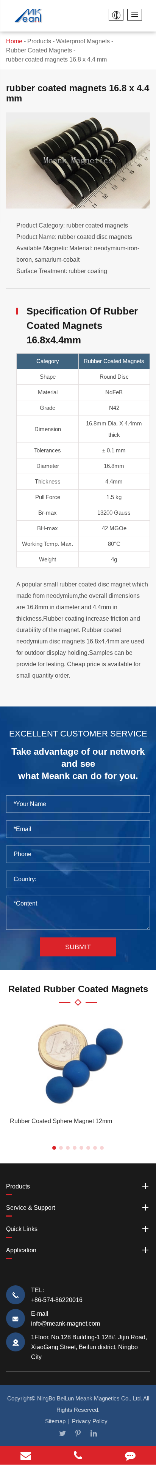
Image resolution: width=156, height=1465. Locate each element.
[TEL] (78, 1455)
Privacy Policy (90, 1421)
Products (39, 41)
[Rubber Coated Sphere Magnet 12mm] (78, 1062)
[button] (54, 1148)
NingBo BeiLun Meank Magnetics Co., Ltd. (89, 1398)
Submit (78, 947)
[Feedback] (130, 1455)
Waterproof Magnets (83, 41)
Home (14, 41)
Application (21, 1250)
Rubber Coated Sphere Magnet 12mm (61, 1121)
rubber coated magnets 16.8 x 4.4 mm (56, 59)
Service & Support (30, 1207)
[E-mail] (26, 1455)
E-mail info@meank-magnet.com (65, 1318)
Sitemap (55, 1421)
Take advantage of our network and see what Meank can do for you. (78, 763)
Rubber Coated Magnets (39, 50)
